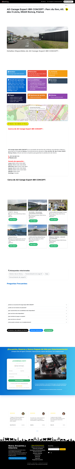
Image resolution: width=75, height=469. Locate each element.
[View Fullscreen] (66, 106)
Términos (29, 463)
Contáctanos (37, 454)
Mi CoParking (68, 1)
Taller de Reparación (22, 6)
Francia (15, 6)
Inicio (8, 6)
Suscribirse (63, 449)
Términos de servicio (24, 383)
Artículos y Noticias (37, 453)
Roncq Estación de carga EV (17, 277)
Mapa (11, 6)
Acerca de (37, 456)
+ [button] (8, 106)
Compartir (49, 330)
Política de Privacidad (43, 463)
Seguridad (37, 458)
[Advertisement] (37, 21)
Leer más (12, 219)
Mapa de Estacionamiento (38, 445)
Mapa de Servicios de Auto (38, 447)
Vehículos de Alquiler (38, 448)
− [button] (8, 107)
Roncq (29, 6)
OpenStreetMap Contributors (64, 120)
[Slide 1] (37, 47)
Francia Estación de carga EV (33, 274)
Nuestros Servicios (37, 451)
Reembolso (34, 463)
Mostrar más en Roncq (16, 274)
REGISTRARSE (19, 380)
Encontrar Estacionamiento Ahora (17, 458)
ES (66, 5)
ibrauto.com (52, 75)
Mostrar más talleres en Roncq (18, 124)
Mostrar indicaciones (37, 330)
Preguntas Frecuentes (37, 459)
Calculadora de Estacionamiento (37, 450)
